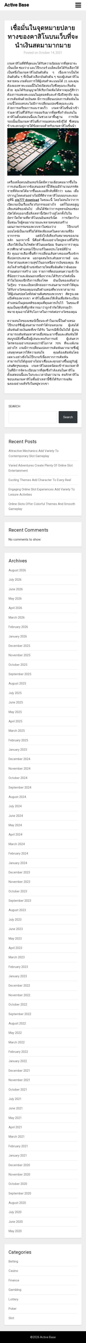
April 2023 (15, 948)
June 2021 (16, 1108)
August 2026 (17, 570)
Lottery (13, 1299)
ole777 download (27, 200)
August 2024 (17, 797)
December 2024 (19, 759)
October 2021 (18, 1089)
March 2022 (17, 1042)
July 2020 (15, 1212)
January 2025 (18, 749)
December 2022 (19, 985)
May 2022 (15, 1033)
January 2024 (18, 863)
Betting (13, 1261)
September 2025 (20, 674)
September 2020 (20, 1193)
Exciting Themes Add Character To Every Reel (40, 480)
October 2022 (18, 1004)
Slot (11, 1318)
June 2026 (16, 589)
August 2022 (17, 1023)
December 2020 (19, 1165)
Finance (14, 1280)
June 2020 (16, 1222)
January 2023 (18, 976)
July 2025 (15, 693)
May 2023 (15, 938)
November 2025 (19, 655)
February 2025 (18, 740)
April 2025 (15, 721)
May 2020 (15, 1231)
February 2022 (18, 1052)
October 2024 (18, 778)
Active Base (16, 4)
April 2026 (15, 608)
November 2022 (19, 995)
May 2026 (15, 598)
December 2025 (19, 646)
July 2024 (15, 806)
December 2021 (19, 1071)
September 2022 (20, 1014)
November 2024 (19, 768)
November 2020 (19, 1174)
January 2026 (18, 636)
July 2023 (15, 919)
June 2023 (16, 929)
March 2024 (17, 844)
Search (14, 406)
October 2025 (18, 665)
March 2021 (17, 1136)
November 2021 (19, 1080)
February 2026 (18, 627)
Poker (12, 1309)
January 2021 (18, 1155)
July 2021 (15, 1099)
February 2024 (18, 853)
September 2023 (20, 901)
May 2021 (15, 1118)
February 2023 (18, 967)
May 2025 (15, 712)
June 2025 (16, 702)
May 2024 (15, 825)
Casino (13, 1271)
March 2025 (17, 731)
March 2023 (17, 957)
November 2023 (19, 882)
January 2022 (18, 1061)
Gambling (15, 1290)
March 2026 (17, 617)
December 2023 (19, 872)
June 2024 (16, 816)
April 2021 (15, 1127)
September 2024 (20, 787)
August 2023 (17, 910)
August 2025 (17, 683)
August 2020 (17, 1203)
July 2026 (15, 580)
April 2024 (15, 834)
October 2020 (18, 1184)
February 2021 (18, 1146)
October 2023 (18, 891)
